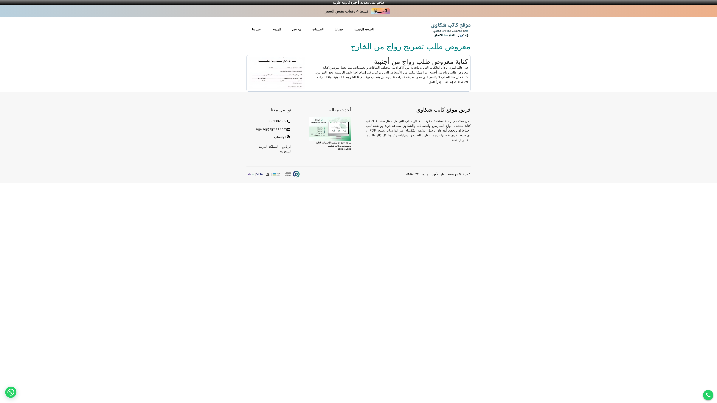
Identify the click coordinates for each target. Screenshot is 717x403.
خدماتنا (339, 29)
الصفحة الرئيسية (364, 29)
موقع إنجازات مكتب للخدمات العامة (333, 142)
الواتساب (280, 137)
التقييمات (318, 29)
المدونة (277, 29)
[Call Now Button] (708, 395)
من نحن (296, 29)
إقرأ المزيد (434, 82)
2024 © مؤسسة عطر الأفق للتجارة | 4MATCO (438, 174)
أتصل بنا (256, 29)
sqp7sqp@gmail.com (270, 129)
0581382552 (277, 121)
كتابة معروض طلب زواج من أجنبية (421, 61)
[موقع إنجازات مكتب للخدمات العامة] (330, 129)
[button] (10, 392)
